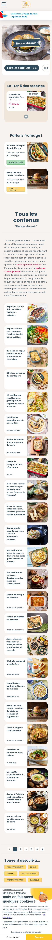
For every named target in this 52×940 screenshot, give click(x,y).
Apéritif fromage (15, 880)
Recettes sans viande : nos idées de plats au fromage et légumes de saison (15, 179)
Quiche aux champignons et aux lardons (14, 420)
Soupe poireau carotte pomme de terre (14, 819)
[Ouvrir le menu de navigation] (4, 4)
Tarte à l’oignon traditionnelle (14, 729)
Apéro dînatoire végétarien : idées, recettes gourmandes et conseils (14, 644)
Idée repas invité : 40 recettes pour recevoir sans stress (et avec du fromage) (15, 489)
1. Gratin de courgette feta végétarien (16, 97)
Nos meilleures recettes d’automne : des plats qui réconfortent (14, 578)
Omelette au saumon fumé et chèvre (15, 752)
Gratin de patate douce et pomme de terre (15, 442)
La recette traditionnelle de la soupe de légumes (15, 776)
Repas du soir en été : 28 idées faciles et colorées (15, 310)
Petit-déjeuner (29, 874)
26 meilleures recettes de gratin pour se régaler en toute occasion (15, 400)
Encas (33, 867)
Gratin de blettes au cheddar (15, 618)
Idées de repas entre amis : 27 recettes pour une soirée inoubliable (15, 510)
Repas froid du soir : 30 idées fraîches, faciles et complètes (14, 332)
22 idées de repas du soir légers (15, 146)
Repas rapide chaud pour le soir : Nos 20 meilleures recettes (15, 533)
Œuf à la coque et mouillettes (15, 662)
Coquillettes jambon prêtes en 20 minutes (15, 686)
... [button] (26, 849)
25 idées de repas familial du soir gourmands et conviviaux (15, 355)
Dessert (11, 874)
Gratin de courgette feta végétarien (14, 464)
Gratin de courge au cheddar (15, 596)
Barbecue (34, 880)
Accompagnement (15, 867)
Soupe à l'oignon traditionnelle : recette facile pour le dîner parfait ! (15, 799)
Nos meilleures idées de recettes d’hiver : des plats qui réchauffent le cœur (15, 556)
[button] (42, 849)
